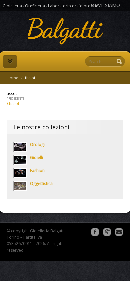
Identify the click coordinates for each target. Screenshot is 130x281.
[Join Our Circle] (107, 232)
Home (12, 78)
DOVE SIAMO (105, 5)
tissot (13, 103)
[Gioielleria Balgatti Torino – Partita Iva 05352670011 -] (65, 31)
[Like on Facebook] (95, 232)
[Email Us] (119, 232)
